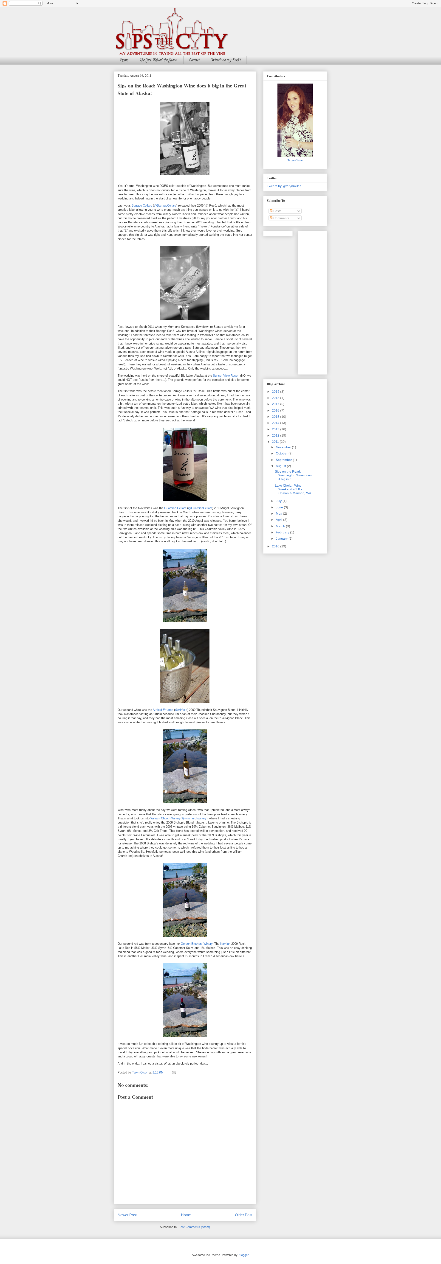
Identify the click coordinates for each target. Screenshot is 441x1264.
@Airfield (181, 710)
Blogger (243, 1255)
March (281, 526)
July (279, 501)
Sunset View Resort (226, 375)
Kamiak (225, 943)
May (279, 513)
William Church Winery (165, 818)
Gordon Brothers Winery (196, 943)
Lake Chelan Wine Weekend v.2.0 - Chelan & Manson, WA (293, 489)
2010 (276, 546)
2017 (276, 404)
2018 (276, 398)
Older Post (243, 1215)
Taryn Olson (295, 160)
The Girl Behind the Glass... (158, 60)
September (284, 460)
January (282, 538)
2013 (276, 429)
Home (124, 60)
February (283, 532)
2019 (276, 391)
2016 (276, 410)
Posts (276, 211)
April (279, 519)
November (284, 447)
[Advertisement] (319, 301)
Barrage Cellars (142, 205)
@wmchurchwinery (193, 818)
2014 (276, 423)
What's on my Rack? (226, 60)
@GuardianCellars (200, 508)
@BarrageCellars (165, 205)
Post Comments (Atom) (194, 1227)
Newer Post (127, 1215)
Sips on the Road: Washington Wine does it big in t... (293, 475)
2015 (276, 416)
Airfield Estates (163, 710)
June (280, 507)
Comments (280, 218)
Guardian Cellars (175, 508)
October (282, 453)
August (281, 466)
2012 (276, 435)
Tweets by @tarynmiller (284, 186)
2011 (276, 441)
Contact (194, 60)
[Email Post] (173, 1072)
